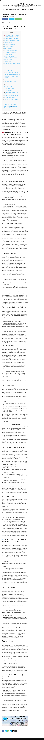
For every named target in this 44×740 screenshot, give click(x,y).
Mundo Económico (12, 9)
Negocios (23, 9)
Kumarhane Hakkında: (8, 42)
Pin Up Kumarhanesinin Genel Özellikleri (11, 38)
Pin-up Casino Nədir (8, 90)
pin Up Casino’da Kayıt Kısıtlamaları (11, 72)
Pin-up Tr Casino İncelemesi (9, 97)
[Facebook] (3, 731)
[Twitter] (6, 731)
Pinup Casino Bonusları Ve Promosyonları (12, 74)
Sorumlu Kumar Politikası (9, 66)
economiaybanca (5, 16)
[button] (40, 9)
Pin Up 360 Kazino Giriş (8, 54)
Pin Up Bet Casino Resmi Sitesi (10, 52)
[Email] (13, 731)
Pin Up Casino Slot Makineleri (9, 44)
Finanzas (18, 9)
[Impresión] (15, 731)
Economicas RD (5, 9)
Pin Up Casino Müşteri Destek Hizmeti (11, 40)
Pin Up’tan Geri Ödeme (8, 46)
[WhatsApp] (8, 731)
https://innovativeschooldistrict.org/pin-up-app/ (17, 175)
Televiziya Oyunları (7, 61)
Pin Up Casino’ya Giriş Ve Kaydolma (11, 95)
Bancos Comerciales (30, 9)
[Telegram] (11, 731)
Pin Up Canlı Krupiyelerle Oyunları (10, 50)
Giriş (5, 79)
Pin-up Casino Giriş (8, 48)
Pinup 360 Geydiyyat (8, 59)
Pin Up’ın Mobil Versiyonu (9, 88)
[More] (23, 19)
